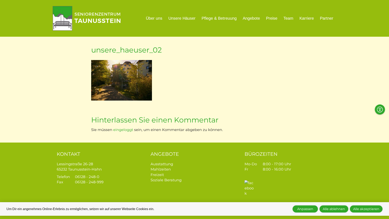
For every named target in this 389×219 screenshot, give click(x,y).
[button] (380, 109)
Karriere (306, 18)
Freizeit (157, 175)
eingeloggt (123, 130)
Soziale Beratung (166, 180)
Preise (271, 18)
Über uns (154, 18)
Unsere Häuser (182, 18)
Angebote (251, 18)
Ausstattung (162, 164)
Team (288, 18)
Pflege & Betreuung (219, 18)
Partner (326, 18)
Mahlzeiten (161, 169)
